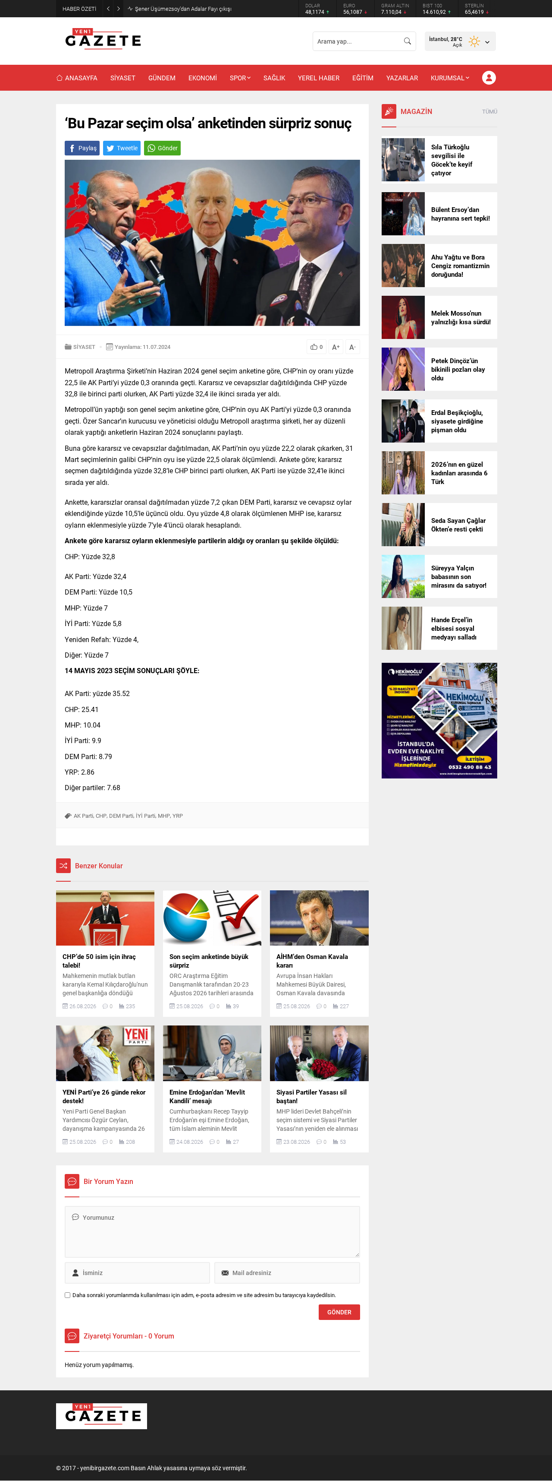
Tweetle (127, 148)
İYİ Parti (145, 815)
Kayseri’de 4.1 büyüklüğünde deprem (179, 9)
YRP (177, 815)
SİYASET (84, 347)
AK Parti (83, 815)
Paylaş (87, 148)
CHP (101, 815)
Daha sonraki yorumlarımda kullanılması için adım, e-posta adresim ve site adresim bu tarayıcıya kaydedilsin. (204, 1295)
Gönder (168, 148)
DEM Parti (121, 815)
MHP (164, 815)
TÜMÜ (489, 111)
